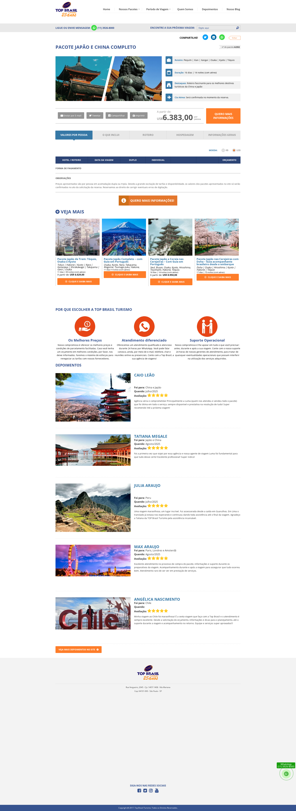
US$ (238, 150)
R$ (227, 150)
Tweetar (96, 115)
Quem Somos (185, 9)
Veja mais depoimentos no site (77, 649)
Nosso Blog (233, 9)
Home (106, 9)
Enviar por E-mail (72, 115)
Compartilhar (118, 115)
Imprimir (140, 115)
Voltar (234, 38)
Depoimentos (210, 9)
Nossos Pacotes (128, 9)
